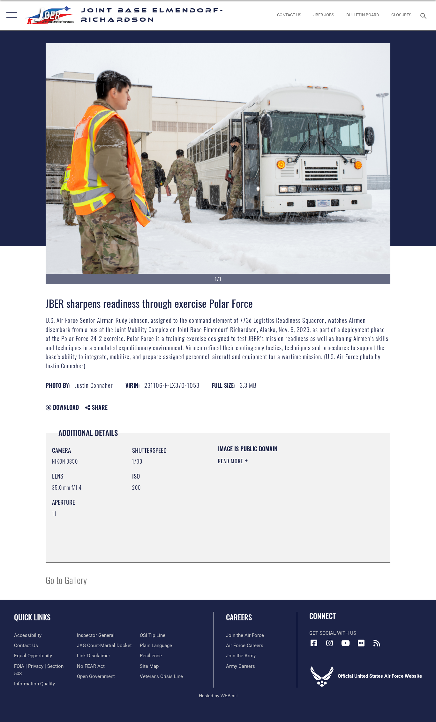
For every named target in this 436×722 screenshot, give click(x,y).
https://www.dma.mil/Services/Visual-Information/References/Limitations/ (293, 510)
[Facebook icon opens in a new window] (314, 643)
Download (65, 407)
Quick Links (32, 617)
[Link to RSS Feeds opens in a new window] (376, 643)
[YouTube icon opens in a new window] (345, 643)
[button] (10, 15)
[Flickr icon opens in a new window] (361, 643)
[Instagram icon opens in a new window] (330, 643)
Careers (239, 617)
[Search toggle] (424, 15)
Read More (231, 461)
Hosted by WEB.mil (218, 695)
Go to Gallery (66, 580)
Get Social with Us (332, 633)
